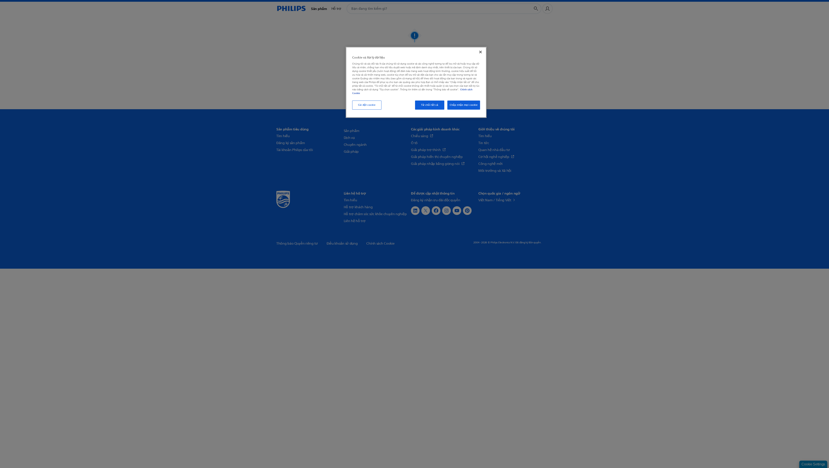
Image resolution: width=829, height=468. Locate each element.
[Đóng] (480, 52)
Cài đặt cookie (367, 105)
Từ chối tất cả (429, 105)
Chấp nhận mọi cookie (463, 105)
